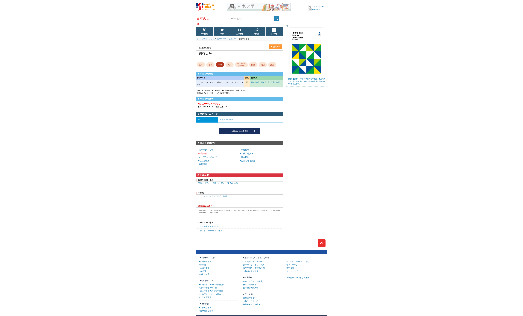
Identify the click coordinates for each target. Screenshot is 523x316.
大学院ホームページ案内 (210, 294)
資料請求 (276, 47)
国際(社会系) (255, 82)
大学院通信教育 (206, 311)
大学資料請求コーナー (252, 261)
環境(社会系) (275, 82)
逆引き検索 (204, 274)
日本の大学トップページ (210, 226)
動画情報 (245, 157)
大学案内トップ (206, 150)
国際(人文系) (265, 82)
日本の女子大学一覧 (208, 288)
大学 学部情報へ (227, 119)
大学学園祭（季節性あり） (254, 268)
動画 (253, 65)
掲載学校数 (316, 9)
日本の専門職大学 (250, 288)
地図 (263, 65)
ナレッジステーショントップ (212, 231)
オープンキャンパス (208, 157)
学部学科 (203, 153)
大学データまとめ (250, 301)
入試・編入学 (247, 153)
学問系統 (204, 34)
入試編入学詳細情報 (239, 131)
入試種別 (239, 34)
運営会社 (290, 268)
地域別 (256, 34)
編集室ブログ (249, 298)
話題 (272, 65)
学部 (222, 34)
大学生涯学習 (205, 297)
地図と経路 (204, 160)
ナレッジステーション (206, 39)
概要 (210, 65)
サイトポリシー (293, 265)
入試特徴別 (204, 268)
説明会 (241, 64)
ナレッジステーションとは (297, 261)
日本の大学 (221, 39)
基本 (201, 65)
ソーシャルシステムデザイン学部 (212, 196)
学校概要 (245, 150)
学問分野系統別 (206, 261)
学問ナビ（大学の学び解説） (212, 284)
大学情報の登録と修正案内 (297, 277)
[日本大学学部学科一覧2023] (259, 4)
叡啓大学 (232, 39)
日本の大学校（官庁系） (253, 281)
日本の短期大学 (249, 284)
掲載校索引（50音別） (252, 304)
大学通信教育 (205, 307)
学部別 (203, 265)
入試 (229, 65)
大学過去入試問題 (250, 271)
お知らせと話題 (248, 160)
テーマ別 (274, 34)
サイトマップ (292, 271)
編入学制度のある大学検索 (211, 291)
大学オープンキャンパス (253, 265)
